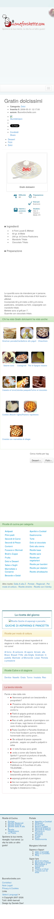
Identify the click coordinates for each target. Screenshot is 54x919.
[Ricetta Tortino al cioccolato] (39, 381)
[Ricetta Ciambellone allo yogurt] (26, 332)
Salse (37, 867)
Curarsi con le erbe (41, 871)
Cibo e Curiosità (42, 853)
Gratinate (39, 654)
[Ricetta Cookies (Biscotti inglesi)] (12, 406)
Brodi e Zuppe (11, 553)
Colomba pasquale (23, 390)
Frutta (7, 557)
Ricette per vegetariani (35, 559)
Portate (31, 583)
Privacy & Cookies (10, 888)
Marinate (16, 657)
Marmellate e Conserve (11, 570)
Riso (44, 677)
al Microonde (27, 657)
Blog (37, 854)
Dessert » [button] (36, 460)
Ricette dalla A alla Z (16, 827)
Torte (32, 538)
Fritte (20, 654)
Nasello (16, 677)
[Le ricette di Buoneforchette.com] (27, 10)
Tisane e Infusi (41, 868)
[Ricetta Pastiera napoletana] (30, 406)
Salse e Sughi (11, 565)
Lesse (37, 657)
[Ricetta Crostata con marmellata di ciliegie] (16, 430)
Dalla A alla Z (20, 583)
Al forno (8, 651)
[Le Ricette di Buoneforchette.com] (23, 20)
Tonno (30, 677)
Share (13, 135)
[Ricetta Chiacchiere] (42, 332)
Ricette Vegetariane (13, 830)
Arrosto (37, 651)
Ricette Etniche (15, 824)
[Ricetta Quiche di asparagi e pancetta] (27, 620)
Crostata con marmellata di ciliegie (16, 439)
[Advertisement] (27, 57)
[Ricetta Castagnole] (21, 357)
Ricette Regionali (15, 823)
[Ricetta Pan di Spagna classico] (37, 357)
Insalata (37, 677)
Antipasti (9, 531)
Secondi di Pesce (13, 542)
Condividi (14, 132)
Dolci (37, 837)
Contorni (9, 546)
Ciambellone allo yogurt (26, 341)
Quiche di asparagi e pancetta (27, 625)
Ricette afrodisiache (39, 571)
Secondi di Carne (13, 538)
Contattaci (6, 882)
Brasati (14, 654)
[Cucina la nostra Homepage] (3, 88)
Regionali (40, 583)
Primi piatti (9, 535)
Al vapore (28, 651)
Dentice (7, 677)
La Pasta (12, 832)
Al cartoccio (18, 651)
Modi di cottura (42, 860)
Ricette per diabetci (38, 567)
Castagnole (21, 365)
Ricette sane (35, 553)
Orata (23, 677)
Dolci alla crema (37, 546)
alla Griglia (29, 654)
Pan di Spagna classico (37, 365)
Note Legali (7, 885)
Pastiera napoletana (30, 414)
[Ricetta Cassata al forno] (9, 381)
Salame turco (8, 365)
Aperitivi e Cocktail (38, 531)
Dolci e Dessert (12, 561)
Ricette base (35, 550)
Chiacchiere (43, 341)
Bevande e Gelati (13, 575)
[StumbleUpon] (11, 116)
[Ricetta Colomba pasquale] (23, 381)
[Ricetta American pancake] (9, 332)
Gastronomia (35, 535)
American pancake (9, 341)
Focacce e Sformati (14, 550)
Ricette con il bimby (43, 586)
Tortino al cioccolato (39, 390)
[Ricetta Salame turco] (8, 357)
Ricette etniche (25, 586)
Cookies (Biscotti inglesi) (12, 414)
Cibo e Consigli (42, 851)
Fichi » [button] (49, 460)
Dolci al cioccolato (38, 542)
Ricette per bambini (38, 564)
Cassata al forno (9, 390)
